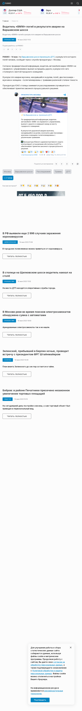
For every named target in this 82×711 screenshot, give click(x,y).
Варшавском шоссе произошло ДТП (38, 57)
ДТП (68, 171)
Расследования (44, 171)
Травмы (58, 171)
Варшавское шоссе (23, 171)
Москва (7, 171)
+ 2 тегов (8, 178)
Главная (6, 21)
